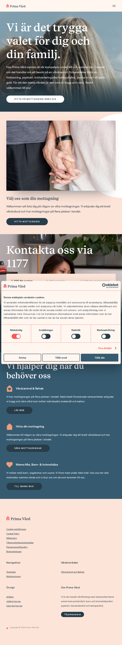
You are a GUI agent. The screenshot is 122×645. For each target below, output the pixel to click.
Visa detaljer (105, 348)
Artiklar (10, 596)
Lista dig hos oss (14, 605)
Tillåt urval (61, 357)
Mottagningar (13, 576)
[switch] (46, 336)
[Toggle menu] (113, 5)
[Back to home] (15, 6)
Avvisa (22, 357)
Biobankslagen (14, 551)
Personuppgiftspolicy (17, 547)
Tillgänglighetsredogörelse (20, 542)
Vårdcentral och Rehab (72, 572)
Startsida (11, 572)
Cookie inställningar (16, 529)
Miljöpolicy (11, 538)
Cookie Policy (12, 533)
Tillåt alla (100, 357)
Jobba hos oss (13, 601)
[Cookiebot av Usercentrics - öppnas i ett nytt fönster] (104, 285)
